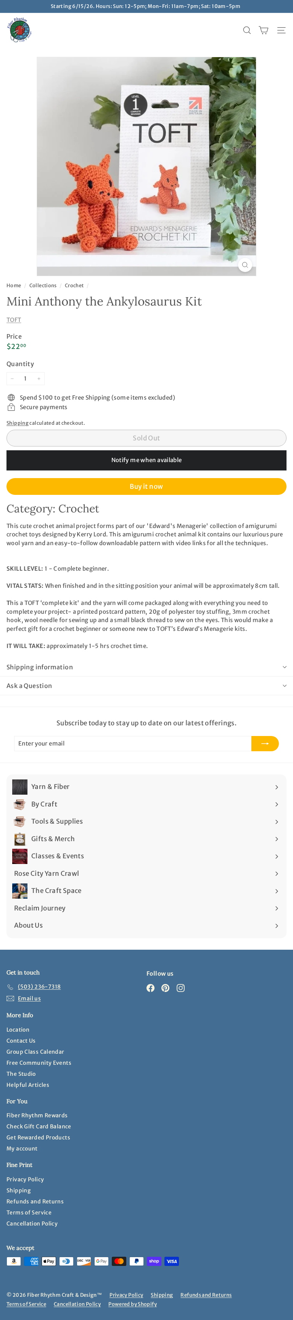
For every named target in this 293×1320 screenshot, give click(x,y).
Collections (43, 285)
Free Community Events (38, 1062)
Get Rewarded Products (38, 1137)
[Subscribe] (265, 744)
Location (17, 1029)
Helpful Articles (27, 1085)
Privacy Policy (25, 1179)
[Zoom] (245, 265)
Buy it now (146, 486)
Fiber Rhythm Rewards (37, 1115)
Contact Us (21, 1040)
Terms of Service (29, 1212)
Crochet (74, 285)
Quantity (20, 364)
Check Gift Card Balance (38, 1126)
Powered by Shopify (132, 1304)
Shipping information (39, 667)
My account (22, 1148)
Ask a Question (29, 686)
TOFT (13, 319)
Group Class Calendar (35, 1051)
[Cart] (263, 30)
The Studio (21, 1073)
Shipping (17, 423)
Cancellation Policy (32, 1223)
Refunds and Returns (35, 1201)
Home (14, 285)
